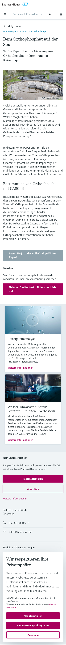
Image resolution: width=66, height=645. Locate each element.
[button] (33, 479)
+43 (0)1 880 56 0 (19, 522)
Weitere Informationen (20, 367)
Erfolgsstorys (14, 26)
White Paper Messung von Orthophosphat (26, 31)
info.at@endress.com (20, 532)
